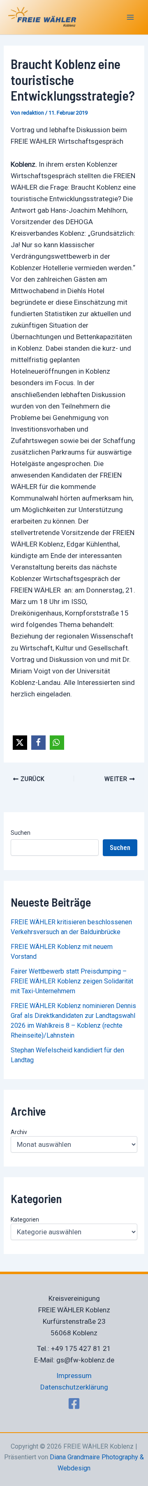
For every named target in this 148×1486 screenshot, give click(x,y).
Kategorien (25, 1219)
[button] (20, 742)
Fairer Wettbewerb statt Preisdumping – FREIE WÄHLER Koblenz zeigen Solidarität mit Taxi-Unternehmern (72, 981)
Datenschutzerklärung (74, 1387)
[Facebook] (74, 1403)
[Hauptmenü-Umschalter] (130, 17)
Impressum (74, 1375)
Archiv (19, 1132)
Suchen (20, 832)
